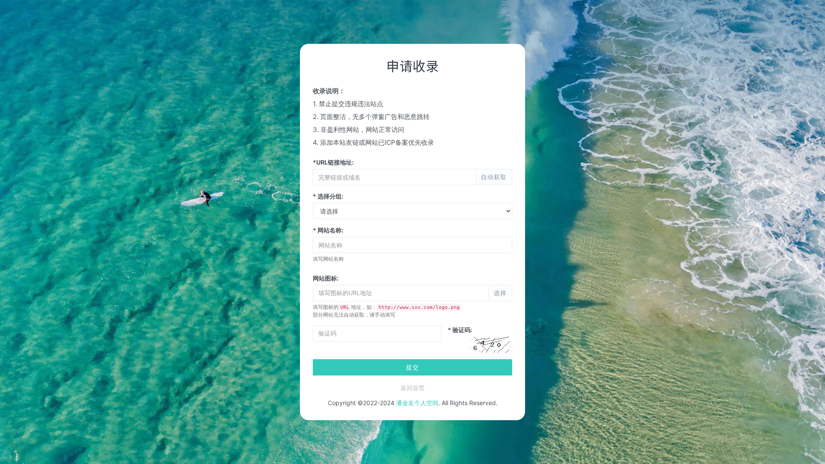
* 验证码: (460, 329)
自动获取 (494, 176)
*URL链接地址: (333, 162)
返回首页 (412, 387)
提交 (412, 367)
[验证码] (490, 344)
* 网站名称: (328, 230)
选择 (500, 292)
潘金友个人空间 (417, 402)
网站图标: (326, 278)
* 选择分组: (328, 196)
